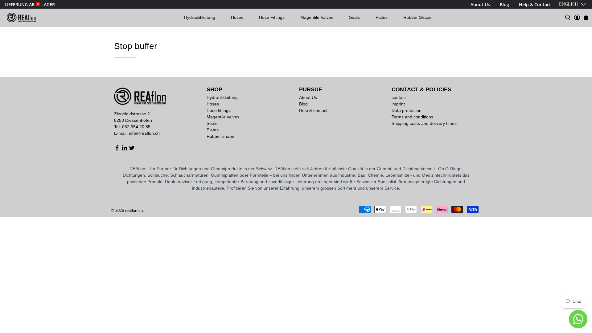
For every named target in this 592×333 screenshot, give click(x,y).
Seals (354, 17)
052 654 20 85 (136, 126)
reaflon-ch (134, 210)
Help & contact (313, 110)
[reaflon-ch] (21, 17)
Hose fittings (272, 17)
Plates (382, 17)
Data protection (406, 110)
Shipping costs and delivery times (424, 123)
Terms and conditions (412, 116)
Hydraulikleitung (199, 17)
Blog (303, 103)
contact (399, 97)
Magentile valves (316, 17)
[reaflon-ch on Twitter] (132, 149)
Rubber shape (417, 17)
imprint (398, 103)
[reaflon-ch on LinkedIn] (124, 149)
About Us (308, 97)
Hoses (237, 17)
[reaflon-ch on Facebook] (117, 149)
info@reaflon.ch (144, 133)
